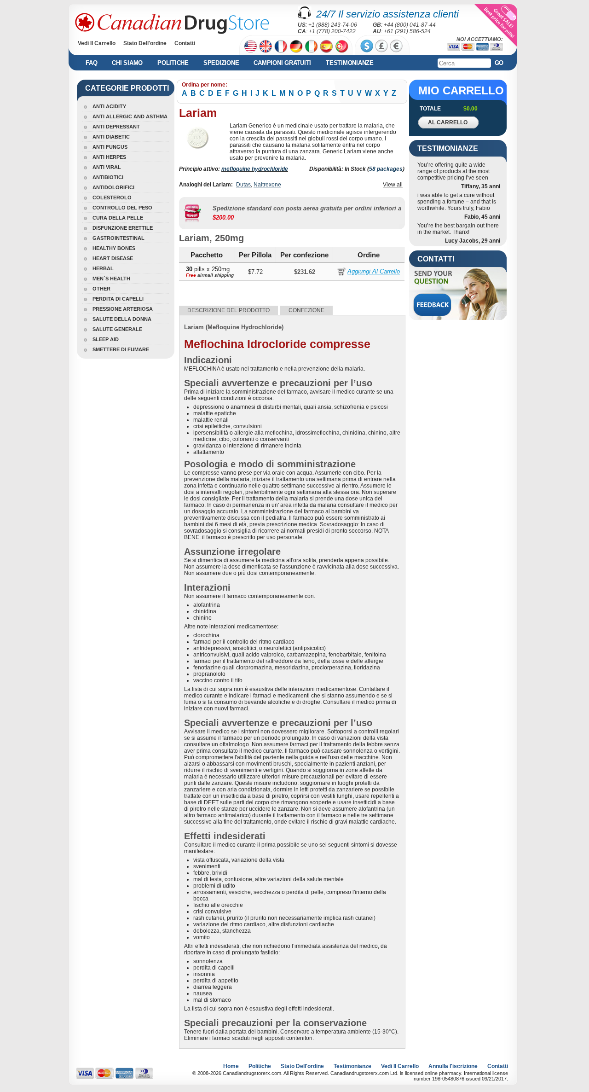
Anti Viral (106, 167)
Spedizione (221, 62)
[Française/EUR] (281, 46)
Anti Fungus (109, 147)
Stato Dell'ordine (145, 43)
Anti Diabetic (111, 136)
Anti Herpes (109, 157)
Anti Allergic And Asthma (129, 116)
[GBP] (381, 46)
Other (101, 288)
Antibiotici (107, 177)
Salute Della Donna (121, 319)
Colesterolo (112, 197)
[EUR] (396, 46)
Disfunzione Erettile (122, 228)
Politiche (173, 62)
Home (231, 1066)
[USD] (366, 46)
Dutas (243, 184)
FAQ (91, 62)
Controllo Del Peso (122, 207)
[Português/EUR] (341, 46)
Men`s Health (111, 278)
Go (499, 62)
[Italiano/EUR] (311, 46)
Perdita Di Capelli (118, 299)
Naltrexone (267, 184)
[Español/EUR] (326, 46)
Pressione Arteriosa (122, 309)
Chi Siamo (127, 62)
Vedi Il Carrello (96, 43)
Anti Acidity (109, 106)
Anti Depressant (116, 126)
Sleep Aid (105, 339)
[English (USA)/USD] (250, 46)
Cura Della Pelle (117, 218)
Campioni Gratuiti (282, 62)
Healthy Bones (113, 248)
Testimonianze (350, 62)
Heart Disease (112, 258)
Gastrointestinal (118, 238)
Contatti (184, 43)
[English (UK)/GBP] (265, 46)
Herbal (103, 268)
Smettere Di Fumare (120, 349)
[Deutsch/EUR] (296, 46)
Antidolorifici (113, 187)
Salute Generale (117, 329)
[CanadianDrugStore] (172, 23)
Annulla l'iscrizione (453, 1066)
